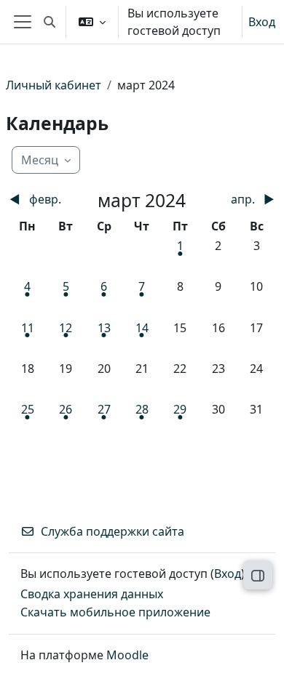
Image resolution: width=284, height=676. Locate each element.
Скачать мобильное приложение (115, 612)
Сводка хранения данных (91, 594)
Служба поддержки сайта (112, 531)
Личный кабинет (53, 85)
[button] (49, 22)
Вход (261, 22)
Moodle (127, 655)
